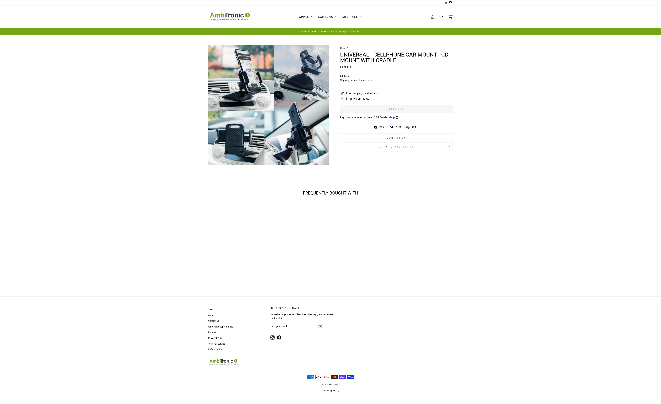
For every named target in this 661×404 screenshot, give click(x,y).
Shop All (350, 16)
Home (343, 48)
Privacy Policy (215, 338)
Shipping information (396, 146)
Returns (212, 332)
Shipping (344, 80)
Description (396, 138)
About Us (212, 315)
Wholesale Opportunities (220, 326)
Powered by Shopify (330, 390)
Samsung (326, 16)
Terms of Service (216, 343)
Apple (305, 16)
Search (211, 309)
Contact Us (213, 320)
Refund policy (215, 349)
